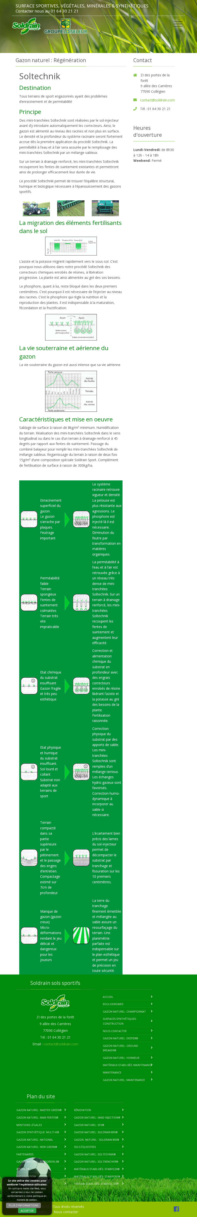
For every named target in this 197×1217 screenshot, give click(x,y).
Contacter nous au (33, 11)
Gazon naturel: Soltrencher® (96, 1161)
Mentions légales (29, 1125)
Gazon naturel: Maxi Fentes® (37, 1117)
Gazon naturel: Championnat (124, 1011)
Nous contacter (115, 1031)
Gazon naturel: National (34, 1139)
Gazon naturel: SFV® (89, 1125)
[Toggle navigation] (178, 24)
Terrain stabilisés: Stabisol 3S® (96, 1183)
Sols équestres (85, 1147)
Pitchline (23, 1169)
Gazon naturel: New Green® (36, 1147)
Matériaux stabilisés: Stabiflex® (97, 1169)
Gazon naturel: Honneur (121, 1058)
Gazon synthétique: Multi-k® (37, 1132)
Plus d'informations (23, 1205)
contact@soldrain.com (157, 100)
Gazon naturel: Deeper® (120, 1038)
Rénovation (82, 1110)
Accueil (108, 997)
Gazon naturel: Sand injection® (97, 1117)
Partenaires (24, 1154)
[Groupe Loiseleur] (65, 26)
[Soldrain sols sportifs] (26, 26)
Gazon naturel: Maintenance (124, 1080)
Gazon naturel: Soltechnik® (95, 1154)
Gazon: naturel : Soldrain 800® (96, 1139)
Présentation (26, 1176)
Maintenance (112, 1072)
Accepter (27, 1210)
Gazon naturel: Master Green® (39, 1110)
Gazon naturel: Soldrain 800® (96, 1132)
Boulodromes (113, 1004)
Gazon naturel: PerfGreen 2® (37, 1161)
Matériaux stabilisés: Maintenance (127, 1065)
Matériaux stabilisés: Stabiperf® (97, 1176)
